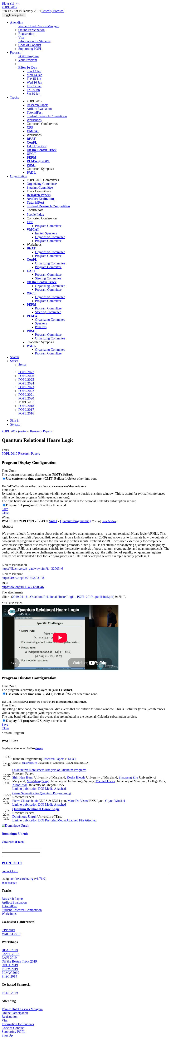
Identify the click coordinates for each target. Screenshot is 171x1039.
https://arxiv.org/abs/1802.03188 (23, 578)
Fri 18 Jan (33, 90)
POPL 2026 (26, 376)
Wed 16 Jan (34, 82)
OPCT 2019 (10, 965)
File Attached (87, 820)
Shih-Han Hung (22, 777)
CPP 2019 (8, 930)
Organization (18, 176)
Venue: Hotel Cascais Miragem (38, 26)
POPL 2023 (26, 387)
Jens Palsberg (109, 521)
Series (22, 364)
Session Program (13, 733)
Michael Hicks (105, 781)
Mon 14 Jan (34, 75)
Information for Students (34, 41)
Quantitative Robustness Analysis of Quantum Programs (49, 770)
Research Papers (37, 105)
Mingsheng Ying (38, 781)
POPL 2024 (26, 383)
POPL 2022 (26, 391)
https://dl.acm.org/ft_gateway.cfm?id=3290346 (32, 568)
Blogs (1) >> (10, 3)
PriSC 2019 (9, 976)
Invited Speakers (46, 233)
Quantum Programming (75, 521)
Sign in (14, 420)
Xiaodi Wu (19, 785)
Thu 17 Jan (34, 86)
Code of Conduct (29, 45)
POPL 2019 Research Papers (21, 453)
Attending (16, 22)
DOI (5, 583)
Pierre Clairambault (25, 800)
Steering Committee (40, 187)
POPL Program (28, 56)
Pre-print (50, 820)
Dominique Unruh (24, 816)
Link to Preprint (12, 574)
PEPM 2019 (10, 969)
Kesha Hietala (76, 777)
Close (5, 512)
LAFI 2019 (9, 957)
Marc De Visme (78, 800)
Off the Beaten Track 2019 (19, 961)
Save (5, 509)
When (6, 517)
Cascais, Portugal (52, 11)
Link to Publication (14, 565)
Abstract (7, 526)
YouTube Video (12, 603)
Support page (9, 882)
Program (15, 52)
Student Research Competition (47, 116)
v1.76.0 (40, 878)
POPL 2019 (9, 431)
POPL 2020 (26, 398)
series (22, 431)
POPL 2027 (26, 372)
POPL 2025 (26, 379)
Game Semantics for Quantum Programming (41, 793)
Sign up (15, 424)
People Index (35, 214)
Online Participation (31, 30)
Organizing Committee (42, 183)
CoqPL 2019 (10, 954)
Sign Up (7, 1035)
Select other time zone (82, 478)
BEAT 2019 (10, 950)
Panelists (41, 327)
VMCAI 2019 (11, 934)
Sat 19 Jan (33, 93)
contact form (10, 871)
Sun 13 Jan (34, 71)
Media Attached (55, 788)
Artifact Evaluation (39, 108)
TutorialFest (34, 112)
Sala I (53, 521)
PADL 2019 (10, 993)
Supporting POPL (30, 48)
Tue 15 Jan (34, 78)
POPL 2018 (26, 406)
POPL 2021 (26, 394)
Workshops (34, 120)
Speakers (41, 323)
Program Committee (48, 226)
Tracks (14, 97)
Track (5, 450)
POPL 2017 (26, 409)
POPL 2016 (26, 413)
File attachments (12, 592)
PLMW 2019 (10, 972)
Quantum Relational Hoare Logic (35, 809)
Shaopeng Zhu (128, 777)
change (39, 748)
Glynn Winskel (115, 800)
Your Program (27, 60)
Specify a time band (53, 505)
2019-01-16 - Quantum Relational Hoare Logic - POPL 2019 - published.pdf (62, 596)
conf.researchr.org (21, 878)
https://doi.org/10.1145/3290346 (23, 587)
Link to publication (24, 788)
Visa (21, 37)
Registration (26, 33)
